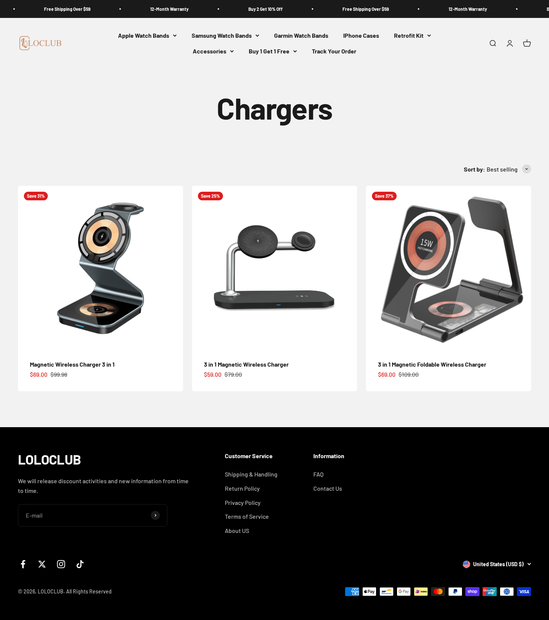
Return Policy (242, 488)
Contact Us (327, 488)
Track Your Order (334, 51)
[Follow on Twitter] (42, 564)
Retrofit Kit (409, 35)
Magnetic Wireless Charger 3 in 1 (72, 364)
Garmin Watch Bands (301, 35)
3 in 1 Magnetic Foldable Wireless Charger (432, 364)
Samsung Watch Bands (222, 35)
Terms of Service (247, 516)
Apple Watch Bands (143, 35)
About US (237, 530)
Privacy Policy (243, 502)
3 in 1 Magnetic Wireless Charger (246, 364)
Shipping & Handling (251, 474)
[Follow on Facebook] (23, 564)
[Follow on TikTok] (80, 564)
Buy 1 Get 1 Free (269, 51)
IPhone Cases (361, 35)
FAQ (318, 474)
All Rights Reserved (89, 591)
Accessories (209, 51)
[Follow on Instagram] (61, 564)
